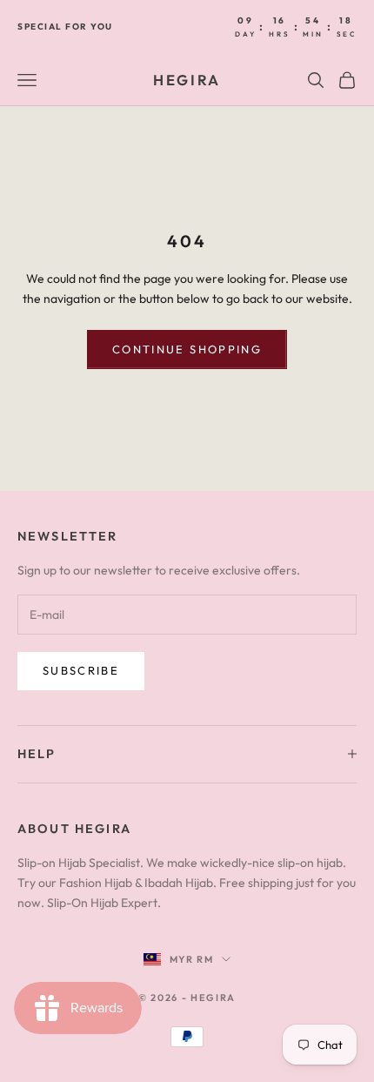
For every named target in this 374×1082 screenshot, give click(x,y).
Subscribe (81, 670)
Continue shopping (187, 349)
